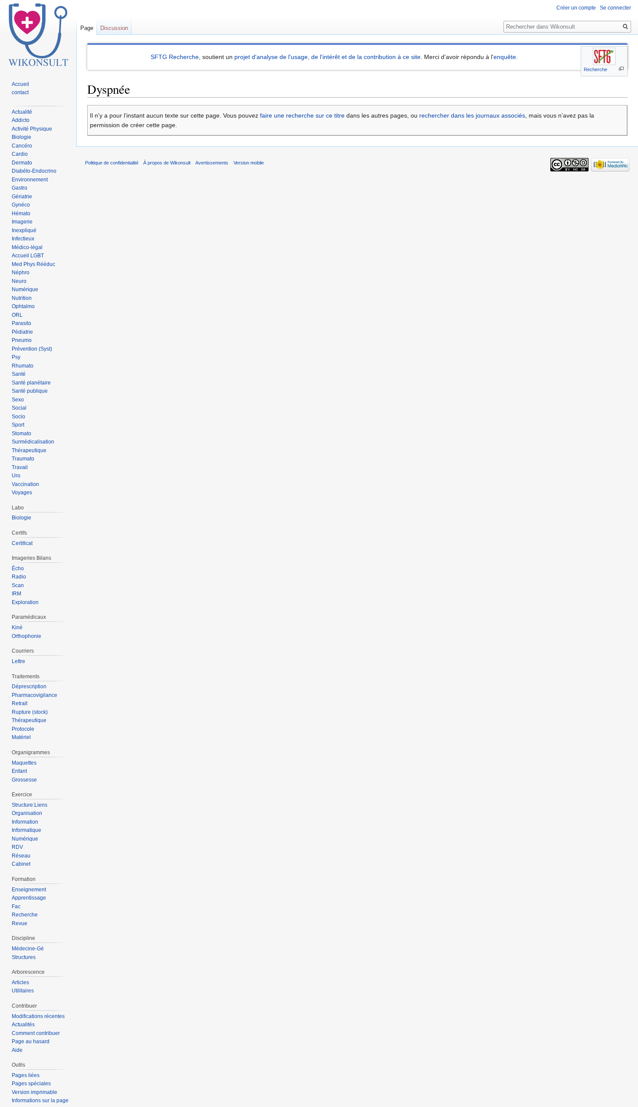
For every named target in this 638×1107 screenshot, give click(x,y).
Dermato (22, 163)
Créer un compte (576, 8)
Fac (16, 906)
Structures (24, 957)
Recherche (595, 69)
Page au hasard (30, 1041)
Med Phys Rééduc (33, 264)
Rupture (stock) (30, 712)
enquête (504, 56)
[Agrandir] (621, 68)
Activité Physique (32, 129)
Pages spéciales (31, 1084)
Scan (18, 585)
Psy (16, 357)
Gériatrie (22, 197)
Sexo (18, 400)
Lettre (18, 661)
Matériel (21, 737)
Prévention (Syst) (32, 349)
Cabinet (21, 864)
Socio (18, 417)
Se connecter (615, 8)
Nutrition (22, 298)
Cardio (20, 154)
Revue (19, 923)
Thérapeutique (29, 450)
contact (20, 92)
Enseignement (29, 890)
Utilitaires (23, 991)
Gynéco (21, 205)
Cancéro (22, 146)
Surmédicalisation (33, 442)
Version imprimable (34, 1092)
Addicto (21, 120)
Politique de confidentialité (111, 162)
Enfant (19, 771)
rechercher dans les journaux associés (472, 115)
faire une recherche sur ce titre (302, 115)
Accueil (20, 84)
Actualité (22, 112)
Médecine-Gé (28, 949)
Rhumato (22, 366)
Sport (18, 425)
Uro (16, 476)
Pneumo (22, 340)
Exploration (25, 602)
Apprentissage (29, 898)
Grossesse (24, 780)
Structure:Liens (29, 805)
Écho (18, 568)
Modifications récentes (38, 1016)
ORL (17, 315)
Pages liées (25, 1075)
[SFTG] (604, 56)
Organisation (27, 813)
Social (19, 408)
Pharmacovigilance (34, 695)
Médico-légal (27, 247)
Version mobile (248, 162)
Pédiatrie (22, 332)
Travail (20, 467)
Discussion (114, 28)
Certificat (22, 543)
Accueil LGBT (28, 256)
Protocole (23, 729)
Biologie (21, 137)
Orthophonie (26, 636)
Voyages (22, 492)
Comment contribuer (36, 1033)
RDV (17, 847)
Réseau (21, 856)
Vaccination (25, 484)
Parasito (21, 323)
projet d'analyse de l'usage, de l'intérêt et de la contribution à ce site (327, 56)
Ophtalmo (23, 306)
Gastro (19, 188)
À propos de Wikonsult (167, 162)
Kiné (17, 627)
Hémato (21, 213)
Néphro (21, 272)
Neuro (19, 281)
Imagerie (22, 222)
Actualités (23, 1025)
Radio (19, 577)
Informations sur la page (40, 1100)
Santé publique (30, 391)
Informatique (26, 830)
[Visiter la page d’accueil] (38, 34)
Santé (19, 374)
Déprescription (29, 686)
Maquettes (24, 763)
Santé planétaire (31, 383)
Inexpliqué (24, 230)
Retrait (19, 703)
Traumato (23, 459)
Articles (20, 982)
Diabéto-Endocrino (34, 171)
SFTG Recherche (175, 56)
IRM (16, 594)
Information (25, 822)
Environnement (30, 180)
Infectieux (23, 239)
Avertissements (211, 162)
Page (86, 28)
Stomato (21, 433)
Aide (17, 1050)
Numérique (25, 289)
